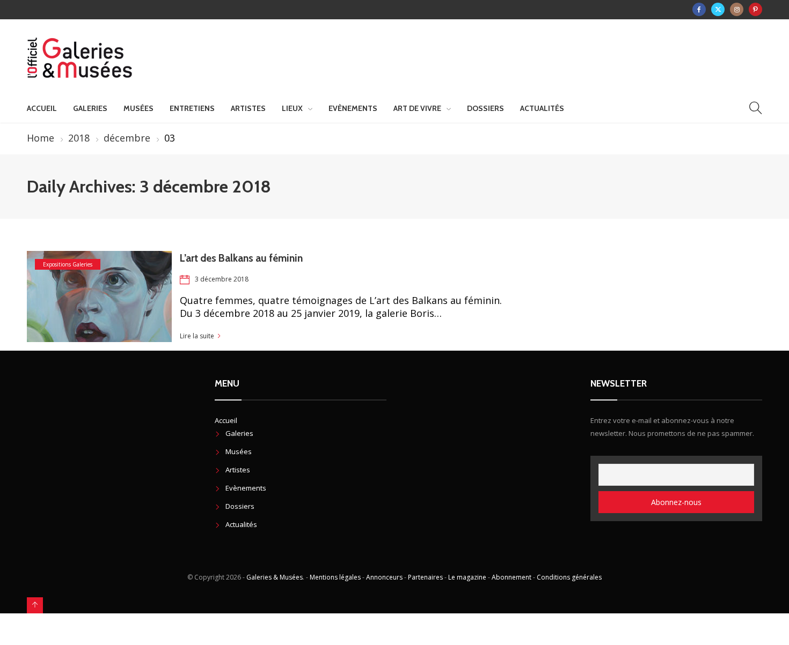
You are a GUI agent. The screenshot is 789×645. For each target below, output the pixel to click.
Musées (138, 108)
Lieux (292, 108)
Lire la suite (197, 335)
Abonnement (511, 577)
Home (40, 137)
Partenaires (425, 577)
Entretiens (192, 108)
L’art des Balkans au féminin (241, 258)
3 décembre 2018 (222, 279)
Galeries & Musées (274, 577)
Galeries (90, 108)
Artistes (248, 108)
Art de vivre (417, 108)
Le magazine (467, 577)
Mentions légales (335, 577)
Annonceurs (384, 577)
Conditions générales (569, 577)
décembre (127, 137)
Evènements (352, 108)
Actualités (542, 108)
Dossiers (485, 108)
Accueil (42, 108)
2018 (79, 137)
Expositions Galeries (67, 264)
